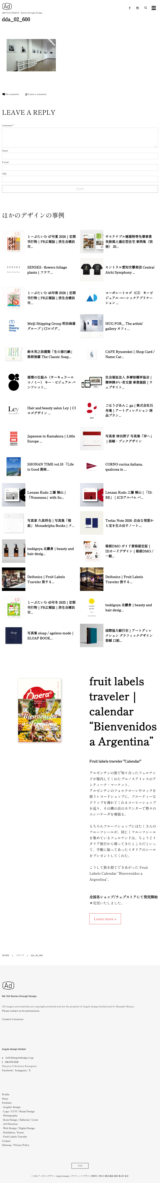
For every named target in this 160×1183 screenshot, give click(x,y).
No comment (12, 94)
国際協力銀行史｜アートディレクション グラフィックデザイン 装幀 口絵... (129, 635)
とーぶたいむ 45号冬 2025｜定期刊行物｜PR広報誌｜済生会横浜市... (51, 607)
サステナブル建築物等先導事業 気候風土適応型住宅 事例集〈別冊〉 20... (129, 241)
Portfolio (7, 1102)
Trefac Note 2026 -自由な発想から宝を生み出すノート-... (129, 523)
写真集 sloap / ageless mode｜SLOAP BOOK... (50, 635)
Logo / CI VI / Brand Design (19, 1111)
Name (5, 150)
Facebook (7, 1070)
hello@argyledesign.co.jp (20, 1057)
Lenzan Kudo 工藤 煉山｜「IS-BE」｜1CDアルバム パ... (128, 495)
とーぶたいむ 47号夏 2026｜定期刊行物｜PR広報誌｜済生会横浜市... (51, 241)
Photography (10, 1115)
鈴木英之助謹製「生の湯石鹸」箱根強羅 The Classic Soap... (50, 354)
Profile (5, 1094)
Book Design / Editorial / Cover (20, 1119)
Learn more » (105, 918)
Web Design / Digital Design (19, 1128)
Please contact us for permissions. (21, 1010)
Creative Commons (12, 1019)
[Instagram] (137, 8)
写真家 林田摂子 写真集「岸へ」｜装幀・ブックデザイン (129, 438)
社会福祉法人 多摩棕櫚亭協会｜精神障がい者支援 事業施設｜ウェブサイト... (129, 382)
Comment (7, 125)
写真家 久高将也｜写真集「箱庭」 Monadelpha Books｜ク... (50, 523)
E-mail (5, 162)
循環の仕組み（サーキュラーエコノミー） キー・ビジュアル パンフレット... (51, 382)
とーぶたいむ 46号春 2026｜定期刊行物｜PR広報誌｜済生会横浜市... (51, 297)
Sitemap (6, 1145)
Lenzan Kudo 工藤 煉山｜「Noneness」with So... (47, 495)
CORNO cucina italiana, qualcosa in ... (124, 467)
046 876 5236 (12, 1062)
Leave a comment (37, 94)
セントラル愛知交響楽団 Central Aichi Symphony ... (129, 270)
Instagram (21, 1070)
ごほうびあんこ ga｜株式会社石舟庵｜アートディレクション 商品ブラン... (129, 410)
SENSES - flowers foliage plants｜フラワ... (47, 270)
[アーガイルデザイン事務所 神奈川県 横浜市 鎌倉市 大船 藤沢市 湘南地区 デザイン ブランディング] (8, 992)
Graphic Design (11, 1107)
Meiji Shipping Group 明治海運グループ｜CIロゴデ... (51, 326)
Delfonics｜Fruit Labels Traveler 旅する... (46, 579)
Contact (6, 1141)
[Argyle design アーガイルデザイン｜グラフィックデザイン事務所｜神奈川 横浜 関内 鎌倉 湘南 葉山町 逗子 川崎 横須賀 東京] (7, 6)
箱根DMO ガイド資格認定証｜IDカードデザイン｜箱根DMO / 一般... (129, 550)
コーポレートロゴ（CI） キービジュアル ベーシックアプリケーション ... (129, 297)
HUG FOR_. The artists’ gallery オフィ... (124, 326)
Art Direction (10, 1124)
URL (4, 173)
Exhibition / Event (13, 1132)
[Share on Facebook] (130, 8)
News (5, 1098)
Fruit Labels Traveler (15, 1136)
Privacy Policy (21, 1145)
